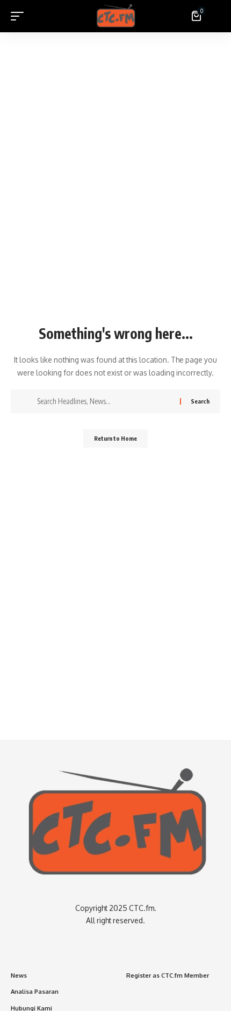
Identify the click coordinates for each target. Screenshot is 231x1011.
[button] (20, 16)
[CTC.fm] (116, 16)
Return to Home (115, 438)
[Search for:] (104, 401)
